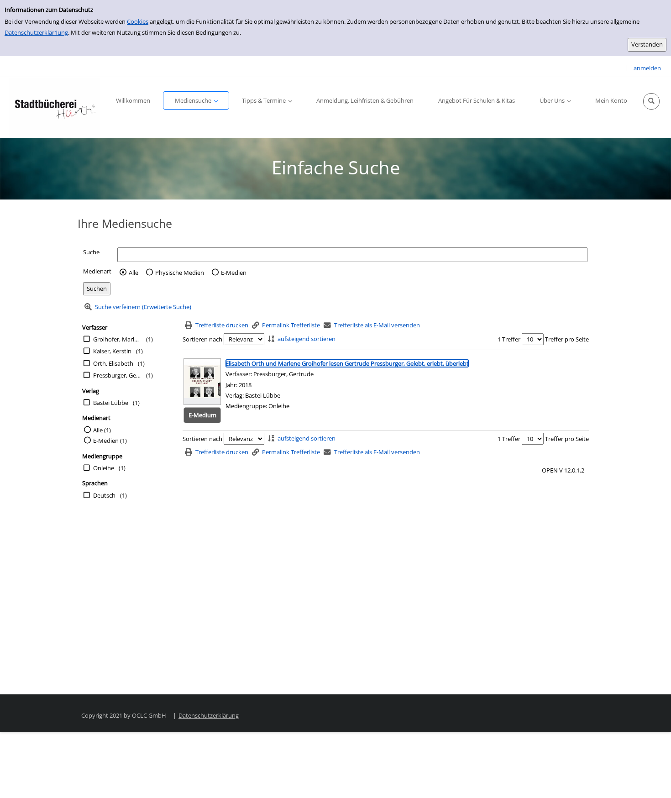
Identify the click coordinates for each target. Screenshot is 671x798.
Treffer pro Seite (567, 339)
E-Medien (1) (110, 440)
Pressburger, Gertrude (117, 375)
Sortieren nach (202, 339)
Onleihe (103, 468)
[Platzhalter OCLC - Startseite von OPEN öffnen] (54, 107)
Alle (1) (102, 430)
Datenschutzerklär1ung (36, 32)
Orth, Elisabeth (113, 363)
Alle (133, 272)
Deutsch (104, 495)
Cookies (137, 21)
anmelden (647, 68)
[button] (651, 101)
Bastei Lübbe (110, 403)
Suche (91, 252)
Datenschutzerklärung (208, 715)
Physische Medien (179, 272)
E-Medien (233, 272)
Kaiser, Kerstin (112, 351)
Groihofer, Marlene (117, 339)
